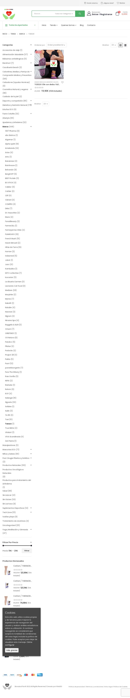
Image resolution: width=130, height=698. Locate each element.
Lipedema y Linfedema (12, 122)
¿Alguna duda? (108, 3)
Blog (82, 25)
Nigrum (8, 316)
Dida (7, 208)
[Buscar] (80, 14)
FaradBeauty (10, 221)
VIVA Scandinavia (12, 436)
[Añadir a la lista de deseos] (62, 82)
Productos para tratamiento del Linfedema (17, 482)
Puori (7, 363)
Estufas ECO (8, 109)
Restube (8, 385)
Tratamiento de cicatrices (14, 521)
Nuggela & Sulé (11, 324)
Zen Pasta (9, 441)
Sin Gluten (7, 499)
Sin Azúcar (7, 495)
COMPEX (8, 204)
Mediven (8, 290)
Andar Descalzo (40, 82)
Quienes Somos (67, 25)
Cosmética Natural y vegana (15, 89)
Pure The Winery (12, 372)
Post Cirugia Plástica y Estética (16, 458)
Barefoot (49, 82)
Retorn (8, 389)
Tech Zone (7, 512)
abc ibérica (10, 135)
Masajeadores (9, 445)
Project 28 (9, 355)
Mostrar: (105, 45)
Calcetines (57, 82)
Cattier (8, 191)
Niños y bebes (9, 454)
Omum (8, 329)
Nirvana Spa (10, 320)
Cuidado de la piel (11, 96)
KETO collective (12, 273)
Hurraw (8, 251)
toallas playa (8, 516)
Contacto (91, 25)
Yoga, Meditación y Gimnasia (15, 529)
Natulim (8, 307)
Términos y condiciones (94, 687)
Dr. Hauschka (11, 212)
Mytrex (8, 299)
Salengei (9, 398)
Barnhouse (10, 165)
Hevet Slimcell (11, 243)
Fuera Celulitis (9, 113)
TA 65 (7, 415)
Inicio (44, 25)
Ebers (7, 217)
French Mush (10, 238)
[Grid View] (120, 45)
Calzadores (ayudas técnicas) (16, 82)
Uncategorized (9, 525)
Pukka (7, 359)
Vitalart (8, 432)
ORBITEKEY (9, 333)
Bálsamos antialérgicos (13, 58)
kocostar (9, 277)
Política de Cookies (120, 687)
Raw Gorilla (10, 376)
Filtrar (26, 551)
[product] (7, 570)
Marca (5, 126)
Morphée (9, 294)
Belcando (9, 169)
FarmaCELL (9, 225)
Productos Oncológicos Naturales (13, 471)
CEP (6, 195)
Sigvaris (8, 402)
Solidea (8, 406)
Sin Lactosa (7, 503)
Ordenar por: (39, 45)
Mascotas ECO (9, 449)
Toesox (8, 423)
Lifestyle (6, 118)
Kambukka (10, 268)
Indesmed (9, 256)
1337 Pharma (10, 131)
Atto (7, 157)
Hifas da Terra (11, 247)
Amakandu (10, 148)
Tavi (7, 419)
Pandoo (8, 342)
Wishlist (122, 3)
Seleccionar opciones (59, 54)
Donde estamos (92, 3)
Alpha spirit (10, 144)
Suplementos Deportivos (13, 508)
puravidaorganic (12, 367)
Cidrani (8, 200)
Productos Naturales (12, 465)
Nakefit (8, 303)
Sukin (7, 411)
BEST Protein (10, 178)
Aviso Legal (108, 687)
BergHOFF (9, 174)
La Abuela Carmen (13, 281)
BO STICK (9, 182)
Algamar (9, 139)
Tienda (53, 25)
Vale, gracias (11, 650)
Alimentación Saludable (13, 54)
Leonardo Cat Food (13, 286)
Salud (5, 491)
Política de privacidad (77, 687)
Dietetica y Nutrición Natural (15, 105)
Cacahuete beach (11, 67)
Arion (7, 152)
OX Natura (9, 337)
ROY (7, 393)
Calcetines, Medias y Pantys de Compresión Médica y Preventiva (17, 73)
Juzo (7, 264)
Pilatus (8, 346)
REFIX (7, 380)
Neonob (8, 312)
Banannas (9, 161)
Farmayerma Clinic (13, 230)
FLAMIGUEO (10, 234)
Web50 (59, 686)
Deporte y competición (13, 101)
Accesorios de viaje (11, 50)
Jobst (7, 260)
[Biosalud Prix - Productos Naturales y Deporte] (9, 14)
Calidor (8, 187)
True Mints (9, 428)
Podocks (9, 350)
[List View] (125, 45)
